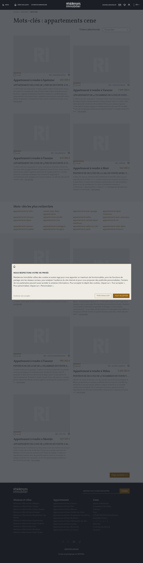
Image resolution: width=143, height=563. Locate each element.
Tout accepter (121, 296)
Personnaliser (103, 296)
